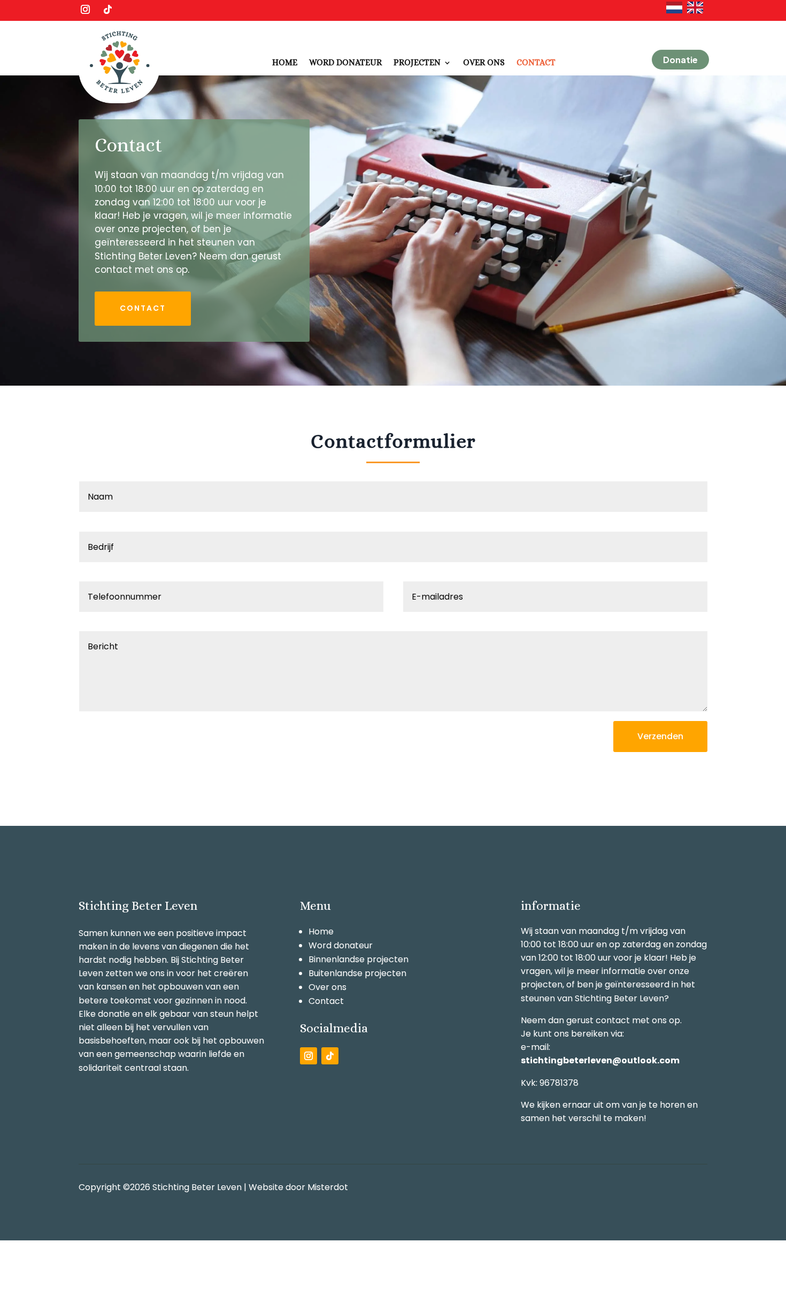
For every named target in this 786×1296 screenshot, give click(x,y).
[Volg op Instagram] (85, 10)
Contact (536, 62)
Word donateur (345, 62)
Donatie (680, 59)
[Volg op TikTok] (107, 10)
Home (284, 62)
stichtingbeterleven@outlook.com (600, 1060)
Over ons (484, 62)
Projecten (417, 62)
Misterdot (327, 1187)
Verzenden (660, 736)
